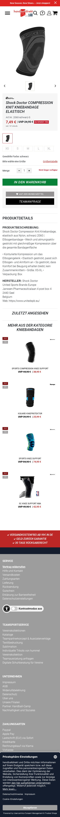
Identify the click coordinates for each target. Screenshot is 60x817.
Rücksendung (10, 586)
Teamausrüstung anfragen (18, 658)
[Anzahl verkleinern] (19, 170)
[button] (7, 13)
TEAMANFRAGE (30, 201)
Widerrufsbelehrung (13, 690)
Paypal (6, 730)
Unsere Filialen (11, 702)
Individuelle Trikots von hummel (21, 650)
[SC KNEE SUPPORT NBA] (30, 491)
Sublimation (9, 646)
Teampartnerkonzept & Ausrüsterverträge (26, 638)
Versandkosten (11, 574)
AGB (5, 686)
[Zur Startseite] (22, 13)
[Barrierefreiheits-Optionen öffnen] (6, 609)
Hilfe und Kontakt (12, 570)
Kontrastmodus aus (30, 608)
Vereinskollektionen (13, 630)
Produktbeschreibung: (20, 227)
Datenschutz (9, 694)
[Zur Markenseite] (10, 98)
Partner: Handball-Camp (16, 706)
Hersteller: (12, 280)
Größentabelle (50, 161)
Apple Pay (8, 734)
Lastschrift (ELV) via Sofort (17, 738)
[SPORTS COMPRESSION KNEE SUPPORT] (30, 356)
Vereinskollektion (12, 654)
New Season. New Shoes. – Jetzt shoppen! (30, 3)
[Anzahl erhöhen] (29, 170)
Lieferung (7, 582)
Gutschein (8, 590)
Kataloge (7, 634)
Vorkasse (7, 750)
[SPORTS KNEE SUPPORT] (30, 446)
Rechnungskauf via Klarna (17, 746)
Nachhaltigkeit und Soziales (18, 710)
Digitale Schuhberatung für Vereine (22, 662)
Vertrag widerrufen (13, 566)
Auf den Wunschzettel (31, 194)
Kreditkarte (8, 742)
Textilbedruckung (12, 642)
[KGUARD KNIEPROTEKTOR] (30, 401)
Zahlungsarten (11, 578)
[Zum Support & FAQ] (42, 12)
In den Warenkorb (30, 182)
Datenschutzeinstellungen (17, 598)
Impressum (9, 682)
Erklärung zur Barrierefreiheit (19, 594)
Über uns (7, 698)
